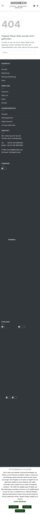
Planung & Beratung (8, 77)
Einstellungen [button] (20, 511)
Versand (4, 114)
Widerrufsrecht (6, 121)
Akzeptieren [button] (27, 507)
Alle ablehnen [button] (13, 507)
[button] (2, 5)
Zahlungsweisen (7, 118)
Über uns (4, 95)
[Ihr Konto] (38, 5)
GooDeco (18, 3)
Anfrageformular (15, 152)
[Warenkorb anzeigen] (34, 5)
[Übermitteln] (37, 52)
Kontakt (4, 103)
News (3, 99)
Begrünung (5, 73)
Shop (3, 80)
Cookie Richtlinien (20, 501)
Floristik (4, 69)
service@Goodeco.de (15, 150)
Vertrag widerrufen (8, 125)
